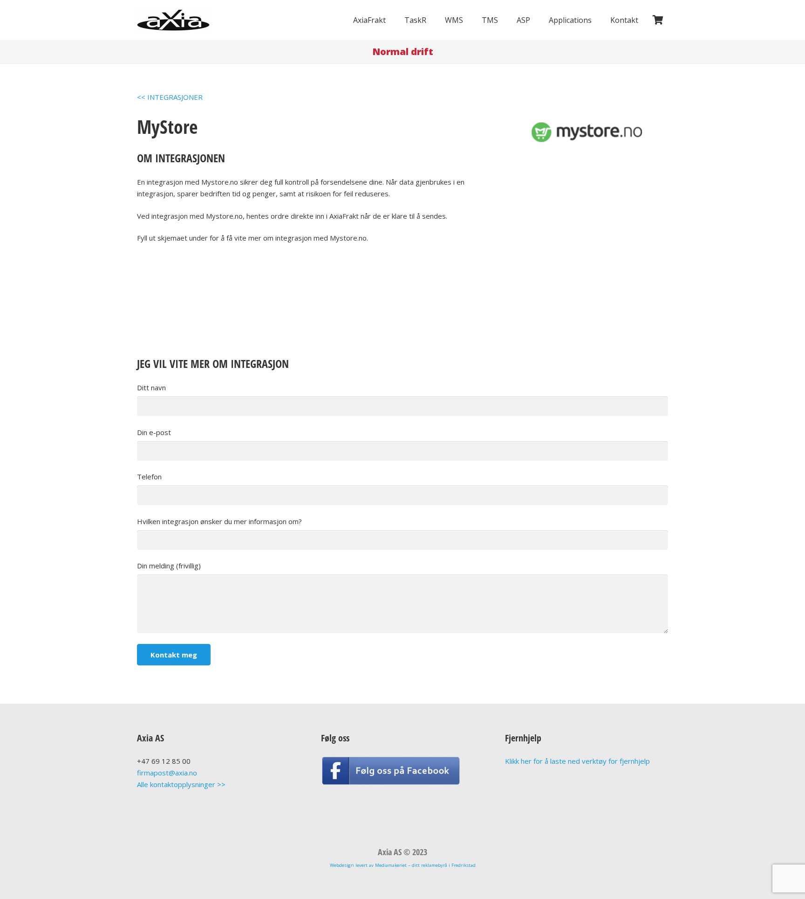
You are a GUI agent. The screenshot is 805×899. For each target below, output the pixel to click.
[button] (392, 19)
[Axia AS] (173, 20)
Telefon (149, 476)
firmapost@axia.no (167, 772)
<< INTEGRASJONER (170, 97)
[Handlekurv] (658, 20)
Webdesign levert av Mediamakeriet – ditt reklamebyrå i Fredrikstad (403, 865)
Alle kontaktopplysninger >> (181, 784)
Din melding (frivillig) (169, 565)
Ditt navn (151, 387)
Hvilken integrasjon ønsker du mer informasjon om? (219, 521)
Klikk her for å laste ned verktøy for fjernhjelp (577, 761)
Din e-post (154, 432)
